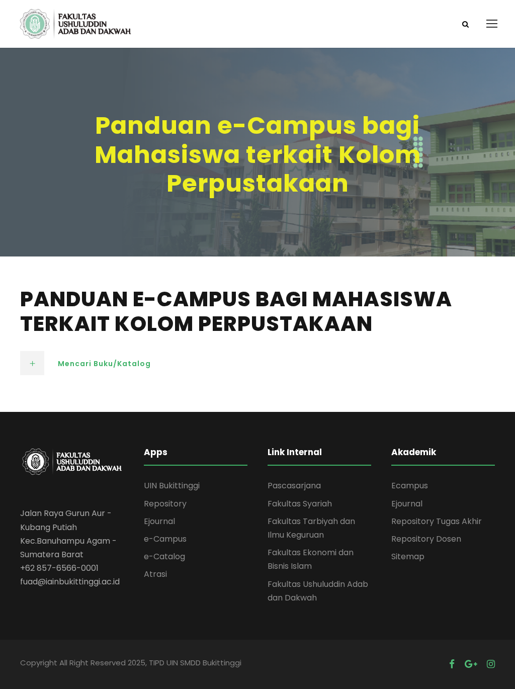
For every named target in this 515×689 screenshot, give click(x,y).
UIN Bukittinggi (172, 485)
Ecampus (409, 485)
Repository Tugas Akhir (436, 521)
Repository (165, 503)
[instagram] (491, 664)
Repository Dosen (426, 539)
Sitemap (407, 556)
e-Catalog (164, 556)
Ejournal (159, 521)
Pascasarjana (294, 485)
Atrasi (155, 574)
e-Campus (165, 539)
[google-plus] (471, 664)
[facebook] (452, 664)
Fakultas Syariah (300, 503)
